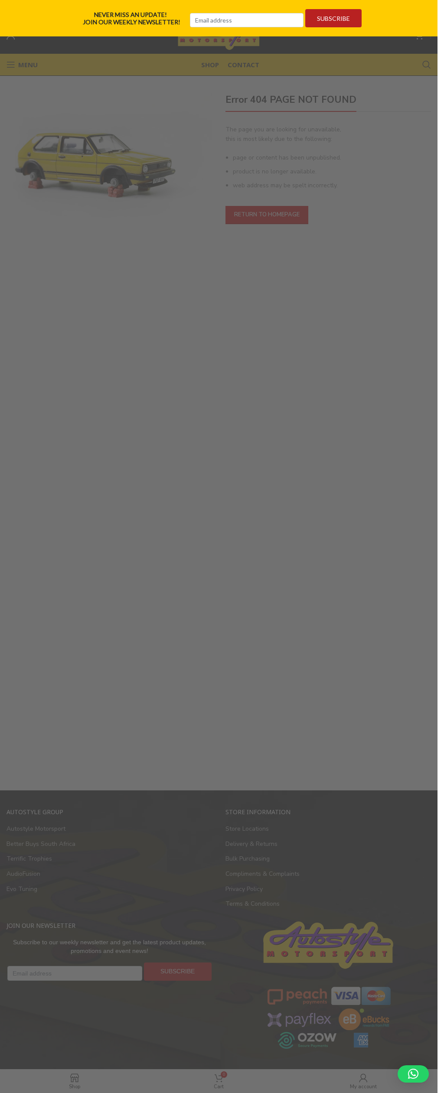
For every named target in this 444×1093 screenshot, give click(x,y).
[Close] (434, 10)
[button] (413, 1074)
